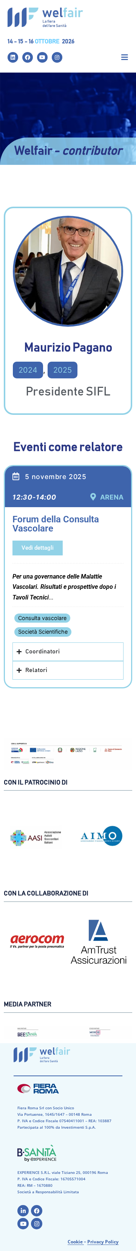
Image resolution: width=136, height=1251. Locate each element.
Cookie (76, 1241)
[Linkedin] (13, 57)
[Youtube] (42, 57)
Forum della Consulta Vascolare (55, 524)
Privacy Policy (103, 1241)
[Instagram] (57, 57)
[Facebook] (27, 57)
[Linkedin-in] (23, 1210)
